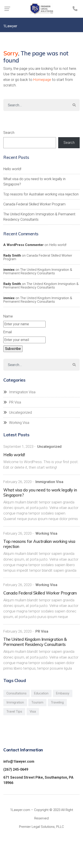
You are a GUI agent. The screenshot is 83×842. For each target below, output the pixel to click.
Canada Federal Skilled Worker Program (34, 204)
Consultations (16, 693)
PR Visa (15, 402)
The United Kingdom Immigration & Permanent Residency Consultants (39, 217)
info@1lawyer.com (18, 761)
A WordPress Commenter (23, 245)
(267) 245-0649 (15, 769)
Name (8, 316)
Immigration (15, 702)
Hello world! (12, 169)
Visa (33, 711)
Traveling (57, 702)
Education (41, 693)
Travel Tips (14, 711)
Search (8, 133)
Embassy (62, 693)
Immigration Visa (22, 392)
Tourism (37, 702)
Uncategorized (20, 412)
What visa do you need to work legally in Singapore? (34, 181)
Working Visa (19, 423)
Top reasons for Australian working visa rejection (41, 194)
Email (7, 332)
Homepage (42, 79)
